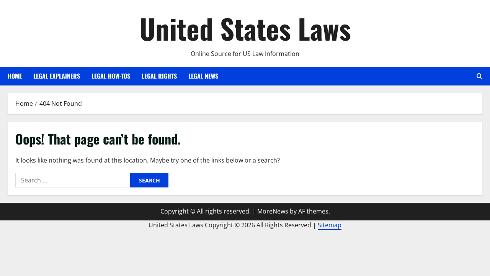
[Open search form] (479, 76)
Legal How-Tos (110, 75)
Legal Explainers (56, 75)
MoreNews (272, 211)
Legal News (203, 75)
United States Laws (245, 28)
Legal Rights (159, 75)
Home (15, 75)
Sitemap (329, 225)
